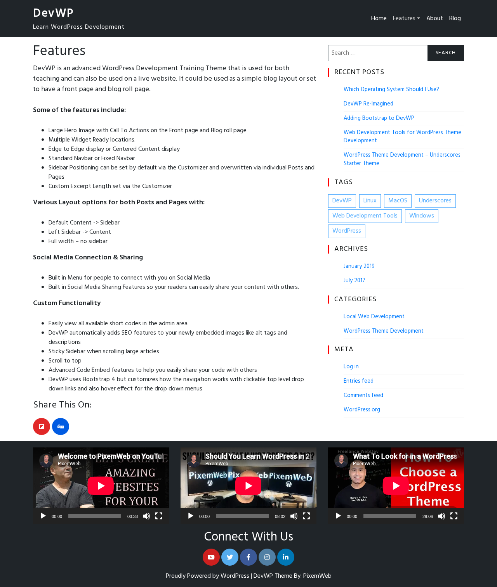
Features (404, 19)
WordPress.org (362, 410)
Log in (351, 367)
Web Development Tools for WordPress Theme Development (402, 137)
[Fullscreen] (159, 516)
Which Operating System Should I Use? (391, 89)
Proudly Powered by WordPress (208, 576)
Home (379, 19)
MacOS (397, 201)
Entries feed (359, 381)
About (434, 19)
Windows (421, 216)
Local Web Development (374, 316)
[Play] (43, 516)
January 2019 (359, 266)
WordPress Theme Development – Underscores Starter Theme (402, 159)
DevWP (53, 13)
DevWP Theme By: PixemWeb (293, 576)
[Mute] (146, 516)
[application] (101, 485)
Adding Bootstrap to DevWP (379, 118)
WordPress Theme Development (384, 331)
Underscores (435, 201)
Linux (370, 201)
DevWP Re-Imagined (368, 104)
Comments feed (363, 395)
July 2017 (354, 280)
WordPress (346, 231)
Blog (455, 19)
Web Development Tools (365, 216)
